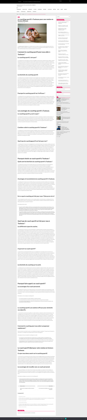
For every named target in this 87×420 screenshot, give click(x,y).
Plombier (63, 126)
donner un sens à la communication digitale (26, 4)
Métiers (54, 9)
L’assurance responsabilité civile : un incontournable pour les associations (63, 41)
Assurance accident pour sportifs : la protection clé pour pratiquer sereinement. (63, 22)
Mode (58, 9)
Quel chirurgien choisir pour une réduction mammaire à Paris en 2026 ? (63, 80)
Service (65, 9)
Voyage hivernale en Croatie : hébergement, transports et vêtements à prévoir (62, 29)
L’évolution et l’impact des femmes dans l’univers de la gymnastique (63, 38)
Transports (29, 11)
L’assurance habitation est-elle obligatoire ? (65, 99)
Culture (35, 9)
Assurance (30, 9)
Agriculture (24, 9)
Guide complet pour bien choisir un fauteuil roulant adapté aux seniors (63, 83)
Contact (19, 1)
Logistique (50, 9)
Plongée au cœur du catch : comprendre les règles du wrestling (63, 54)
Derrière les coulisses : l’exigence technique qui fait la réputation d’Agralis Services (63, 71)
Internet (44, 9)
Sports (18, 11)
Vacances (34, 11)
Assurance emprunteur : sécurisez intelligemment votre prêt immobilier (63, 57)
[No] (85, 418)
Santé (62, 9)
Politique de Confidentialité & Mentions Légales (31, 1)
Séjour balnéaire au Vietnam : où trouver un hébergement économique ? (63, 32)
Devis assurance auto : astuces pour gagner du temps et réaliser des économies (63, 67)
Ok (65, 418)
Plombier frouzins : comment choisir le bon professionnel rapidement (65, 128)
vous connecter (23, 412)
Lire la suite (58, 105)
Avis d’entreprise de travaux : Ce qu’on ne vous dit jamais (63, 77)
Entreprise (40, 9)
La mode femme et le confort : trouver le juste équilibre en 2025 (65, 118)
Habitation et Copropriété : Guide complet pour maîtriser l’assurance (63, 26)
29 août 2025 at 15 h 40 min (22, 396)
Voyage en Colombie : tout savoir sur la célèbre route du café (63, 35)
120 (59, 136)
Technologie (23, 11)
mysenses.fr (19, 9)
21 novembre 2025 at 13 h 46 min (23, 402)
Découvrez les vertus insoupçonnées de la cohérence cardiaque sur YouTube (63, 74)
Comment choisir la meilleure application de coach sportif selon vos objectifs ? (63, 63)
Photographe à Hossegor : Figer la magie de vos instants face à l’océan (63, 60)
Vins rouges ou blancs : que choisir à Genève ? (65, 109)
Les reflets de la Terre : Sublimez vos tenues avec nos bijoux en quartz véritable (63, 47)
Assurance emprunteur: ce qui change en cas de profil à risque (63, 44)
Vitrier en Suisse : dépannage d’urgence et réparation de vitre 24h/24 (62, 51)
